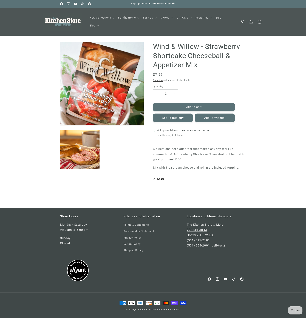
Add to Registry (173, 118)
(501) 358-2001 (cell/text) (206, 245)
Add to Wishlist (215, 118)
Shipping (158, 80)
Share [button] (161, 178)
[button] (101, 18)
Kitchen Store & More (146, 309)
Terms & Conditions (136, 224)
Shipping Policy (133, 250)
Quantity (158, 86)
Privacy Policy (132, 237)
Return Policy (131, 244)
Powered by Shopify (169, 309)
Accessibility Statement (138, 231)
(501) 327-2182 (198, 240)
